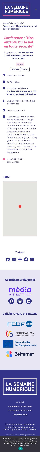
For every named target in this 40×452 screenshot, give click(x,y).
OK (21, 449)
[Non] (37, 444)
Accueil (6, 23)
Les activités (17, 23)
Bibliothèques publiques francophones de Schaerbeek (19, 55)
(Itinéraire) (30, 94)
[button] (20, 207)
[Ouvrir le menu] (36, 9)
